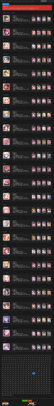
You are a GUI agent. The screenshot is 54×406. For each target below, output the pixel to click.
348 (18, 389)
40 (34, 357)
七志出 (5, 232)
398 (49, 393)
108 (36, 363)
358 (44, 389)
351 (26, 389)
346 (13, 389)
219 (28, 375)
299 (38, 383)
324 (5, 387)
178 (20, 371)
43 (41, 357)
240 (33, 377)
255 (23, 379)
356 (38, 389)
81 (24, 361)
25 (2, 357)
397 (46, 393)
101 (18, 363)
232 (13, 377)
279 (36, 381)
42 (39, 357)
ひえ (4, 286)
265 (49, 379)
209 (2, 375)
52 (11, 359)
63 (34, 359)
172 (5, 371)
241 (36, 377)
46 (47, 357)
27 (6, 357)
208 (49, 373)
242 (38, 377)
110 (41, 363)
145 (33, 367)
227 (49, 375)
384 (13, 393)
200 (28, 373)
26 (4, 357)
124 (28, 365)
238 (28, 377)
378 (46, 391)
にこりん (5, 40)
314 (28, 385)
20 (41, 355)
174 (10, 371)
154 (7, 369)
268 (7, 381)
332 (26, 387)
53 (13, 359)
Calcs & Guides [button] (9, 1)
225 (44, 375)
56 (19, 359)
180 (26, 371)
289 (13, 383)
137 (13, 367)
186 (41, 371)
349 (20, 389)
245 (46, 377)
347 (15, 389)
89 (41, 361)
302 (46, 383)
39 (32, 357)
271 (15, 381)
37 (28, 357)
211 (7, 375)
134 (5, 367)
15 (30, 355)
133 (2, 367)
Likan (4, 81)
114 (2, 365)
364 (10, 391)
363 (7, 391)
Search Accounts (6, 4)
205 (41, 373)
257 (28, 379)
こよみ (5, 67)
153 (5, 369)
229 (5, 377)
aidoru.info (3, 1)
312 (23, 385)
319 (41, 385)
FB (3, 191)
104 (26, 363)
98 (11, 363)
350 (23, 389)
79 (19, 361)
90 (43, 361)
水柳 (4, 204)
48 (2, 359)
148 (41, 367)
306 (7, 385)
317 (36, 385)
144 (31, 367)
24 (50, 355)
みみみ (5, 245)
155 (10, 369)
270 (13, 381)
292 (20, 383)
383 (10, 393)
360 (49, 389)
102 (20, 363)
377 (44, 391)
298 (36, 383)
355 (36, 389)
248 (5, 379)
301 (44, 383)
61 (30, 359)
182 (31, 371)
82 (26, 361)
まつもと (5, 109)
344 (7, 389)
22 (45, 355)
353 (31, 389)
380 (2, 393)
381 (5, 393)
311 (20, 385)
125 (31, 365)
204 (38, 373)
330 (20, 387)
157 (15, 369)
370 (26, 391)
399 (2, 395)
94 (2, 363)
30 (13, 357)
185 (38, 371)
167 (41, 369)
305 (5, 385)
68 (45, 359)
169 (46, 369)
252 (15, 379)
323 (2, 387)
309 (15, 385)
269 (10, 381)
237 (26, 377)
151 (49, 367)
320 (44, 385)
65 (39, 359)
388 (23, 393)
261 (38, 379)
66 (41, 359)
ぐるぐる (5, 177)
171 (2, 371)
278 (33, 381)
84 (30, 361)
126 (33, 365)
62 (32, 359)
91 (45, 361)
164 (33, 369)
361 (2, 391)
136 (10, 367)
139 (18, 367)
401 (7, 395)
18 (37, 355)
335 (33, 387)
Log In (49, 1)
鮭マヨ (5, 218)
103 (23, 363)
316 (33, 385)
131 (46, 365)
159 (20, 369)
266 (2, 381)
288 (10, 383)
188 (46, 371)
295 (28, 383)
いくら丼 (5, 273)
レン (4, 300)
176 (15, 371)
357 (41, 389)
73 (6, 361)
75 (11, 361)
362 (5, 391)
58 (24, 359)
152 (2, 369)
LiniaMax (5, 95)
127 (36, 365)
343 (5, 389)
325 (7, 387)
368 (20, 391)
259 (33, 379)
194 (13, 373)
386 (18, 393)
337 (38, 387)
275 (26, 381)
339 (44, 387)
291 (18, 383)
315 (31, 385)
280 (38, 381)
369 (23, 391)
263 (44, 379)
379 (49, 391)
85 (32, 361)
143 (28, 367)
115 (5, 365)
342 (2, 389)
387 (20, 393)
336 (36, 387)
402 (10, 395)
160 (23, 369)
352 (28, 389)
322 (49, 385)
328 (15, 387)
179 (23, 371)
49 (4, 359)
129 (41, 365)
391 (31, 393)
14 (28, 355)
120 (18, 365)
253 (18, 379)
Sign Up (52, 1)
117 (10, 365)
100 (15, 363)
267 (5, 381)
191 (5, 373)
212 (10, 375)
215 (18, 375)
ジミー (5, 122)
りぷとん (5, 314)
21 (43, 355)
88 (39, 361)
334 (31, 387)
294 (26, 383)
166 (38, 369)
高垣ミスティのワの (9, 13)
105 (28, 363)
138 (15, 367)
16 (32, 355)
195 (15, 373)
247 (2, 379)
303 (49, 383)
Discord (31, 1)
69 (47, 359)
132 (49, 365)
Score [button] (24, 1)
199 (26, 373)
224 (41, 375)
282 (44, 381)
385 (15, 393)
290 (15, 383)
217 (23, 375)
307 (10, 385)
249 (7, 379)
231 (10, 377)
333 (28, 387)
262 (41, 379)
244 (44, 377)
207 (46, 373)
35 (24, 357)
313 (26, 385)
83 (28, 361)
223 (38, 375)
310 (18, 385)
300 (41, 383)
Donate (30, 400)
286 (5, 383)
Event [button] (20, 1)
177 (18, 371)
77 (15, 361)
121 (20, 365)
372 (31, 391)
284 (49, 381)
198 (23, 373)
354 (33, 389)
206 (44, 373)
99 (13, 363)
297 (33, 383)
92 (47, 361)
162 (28, 369)
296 (31, 383)
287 (7, 383)
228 (2, 377)
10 (19, 355)
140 (20, 367)
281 (41, 381)
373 (33, 391)
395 (41, 393)
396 (44, 393)
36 (26, 357)
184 (36, 371)
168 (44, 369)
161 (26, 369)
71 (2, 361)
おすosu (5, 54)
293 (23, 383)
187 (44, 371)
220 (31, 375)
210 (5, 375)
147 (38, 367)
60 (28, 359)
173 (7, 371)
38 (30, 357)
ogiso (4, 163)
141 (23, 367)
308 (13, 385)
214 (15, 375)
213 (13, 375)
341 (49, 387)
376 (41, 391)
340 (46, 387)
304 (2, 385)
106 (31, 363)
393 (36, 393)
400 (5, 395)
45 (45, 357)
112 (46, 363)
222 (36, 375)
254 (20, 379)
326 (10, 387)
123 (26, 365)
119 (15, 365)
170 (49, 369)
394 (38, 393)
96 (6, 363)
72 (4, 361)
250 (10, 379)
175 (13, 371)
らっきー (5, 259)
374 (36, 391)
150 (46, 367)
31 (15, 357)
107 (33, 363)
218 (26, 375)
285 (2, 383)
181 (28, 371)
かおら (5, 136)
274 (23, 381)
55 (17, 359)
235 (20, 377)
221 (33, 375)
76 (13, 361)
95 (4, 363)
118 (13, 365)
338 (41, 387)
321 (46, 385)
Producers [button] (16, 1)
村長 (5, 150)
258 (31, 379)
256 (26, 379)
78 (17, 361)
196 (18, 373)
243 (41, 377)
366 (15, 391)
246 (49, 377)
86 (34, 361)
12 (24, 355)
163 (31, 369)
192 (7, 373)
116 (7, 365)
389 (26, 393)
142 (26, 367)
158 (18, 369)
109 (39, 363)
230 (7, 377)
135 (7, 367)
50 (6, 359)
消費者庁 (5, 327)
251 (13, 379)
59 (26, 359)
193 (10, 373)
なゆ (4, 341)
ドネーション (25, 400)
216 (20, 375)
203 (36, 373)
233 (15, 377)
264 (46, 379)
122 (23, 365)
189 (49, 371)
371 (28, 391)
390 (28, 393)
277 (31, 381)
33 (19, 357)
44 (43, 357)
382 (7, 393)
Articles (27, 1)
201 (31, 373)
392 (33, 393)
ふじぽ (5, 26)
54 (15, 359)
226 (46, 375)
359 (46, 389)
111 (44, 363)
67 (43, 359)
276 (28, 381)
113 (49, 363)
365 (13, 391)
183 (33, 371)
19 (39, 355)
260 (36, 379)
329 (18, 387)
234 (18, 377)
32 (17, 357)
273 (20, 381)
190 (2, 373)
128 (38, 365)
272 (18, 381)
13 (26, 355)
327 (13, 387)
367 (18, 391)
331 (23, 387)
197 (20, 373)
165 (36, 369)
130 (44, 365)
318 (38, 385)
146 (36, 367)
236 (23, 377)
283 (46, 381)
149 (44, 367)
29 (11, 357)
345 (10, 389)
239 (31, 377)
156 (13, 369)
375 (38, 391)
